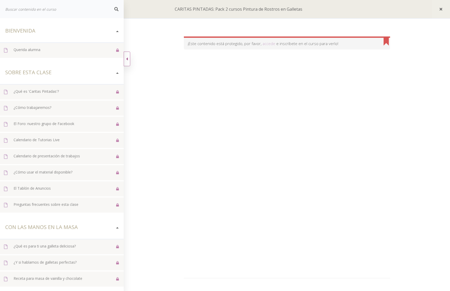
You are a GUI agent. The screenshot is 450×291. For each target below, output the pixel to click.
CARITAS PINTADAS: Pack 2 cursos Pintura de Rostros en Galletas (238, 9)
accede (268, 43)
